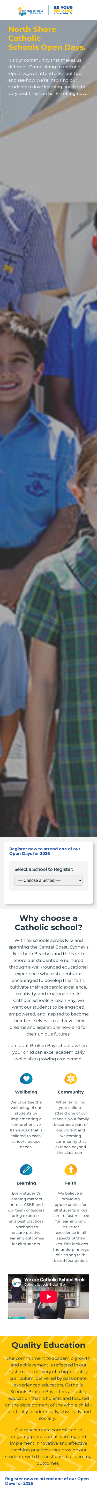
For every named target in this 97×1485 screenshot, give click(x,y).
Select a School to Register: (43, 869)
